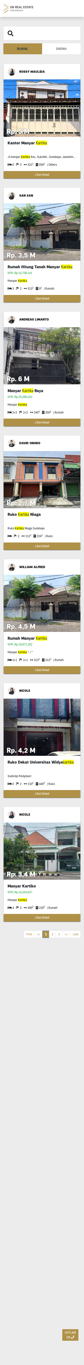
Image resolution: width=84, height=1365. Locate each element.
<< (38, 934)
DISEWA (61, 48)
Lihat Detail (42, 174)
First (29, 934)
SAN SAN (26, 196)
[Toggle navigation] (75, 8)
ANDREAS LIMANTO (34, 319)
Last (75, 934)
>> (66, 934)
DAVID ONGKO (29, 443)
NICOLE (24, 691)
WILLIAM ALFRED (32, 567)
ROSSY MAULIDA (32, 72)
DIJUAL (22, 49)
